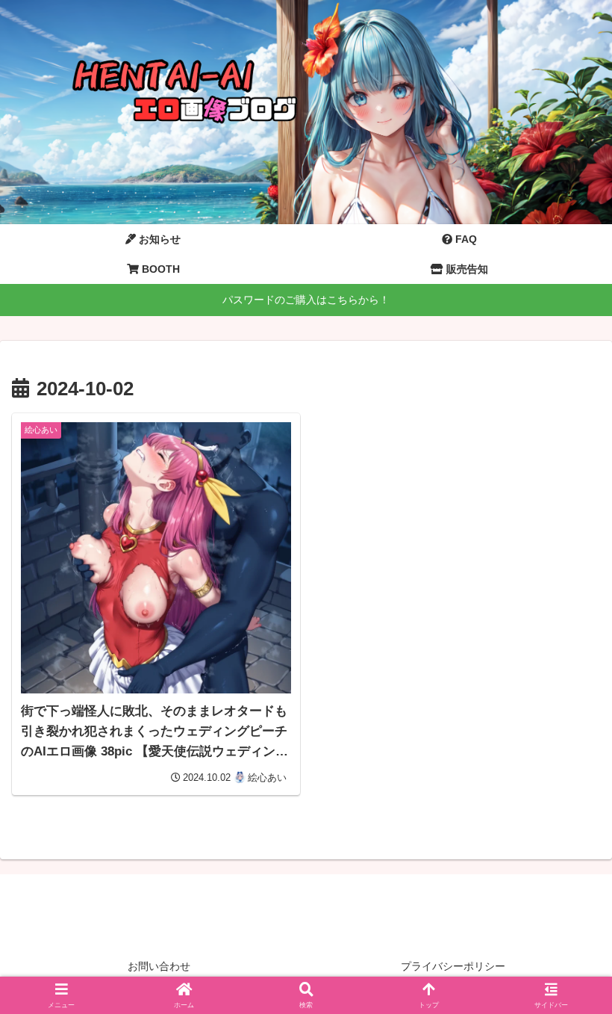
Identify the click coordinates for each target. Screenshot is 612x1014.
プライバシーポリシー (453, 966)
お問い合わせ (159, 966)
